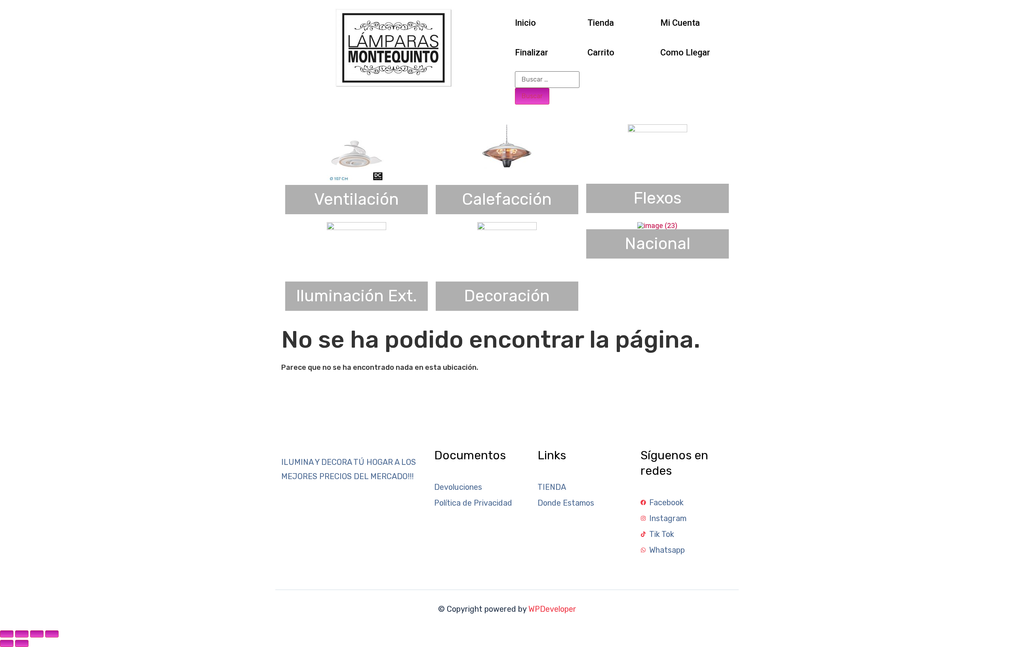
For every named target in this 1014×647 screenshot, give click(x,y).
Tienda (600, 23)
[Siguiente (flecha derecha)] (22, 643)
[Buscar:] (547, 79)
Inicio (525, 23)
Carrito (600, 52)
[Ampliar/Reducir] (6, 633)
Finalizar (531, 52)
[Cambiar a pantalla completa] (22, 633)
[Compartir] (37, 633)
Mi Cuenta (680, 23)
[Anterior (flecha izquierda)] (6, 643)
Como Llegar (685, 52)
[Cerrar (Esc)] (52, 633)
